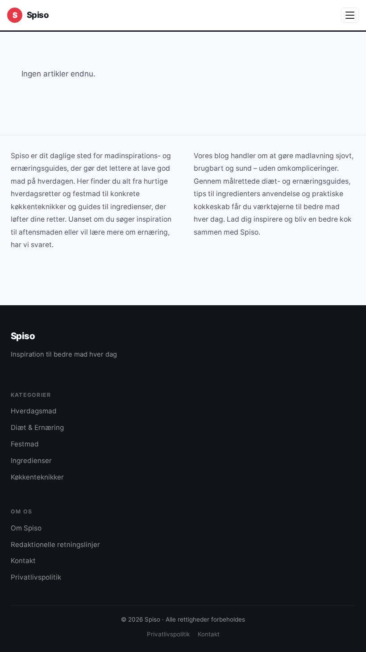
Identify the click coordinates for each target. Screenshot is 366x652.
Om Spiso (26, 528)
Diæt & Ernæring (37, 427)
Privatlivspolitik (36, 577)
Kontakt (23, 560)
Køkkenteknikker (37, 477)
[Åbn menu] (350, 15)
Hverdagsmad (34, 411)
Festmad (25, 444)
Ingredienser (31, 460)
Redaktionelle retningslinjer (55, 544)
